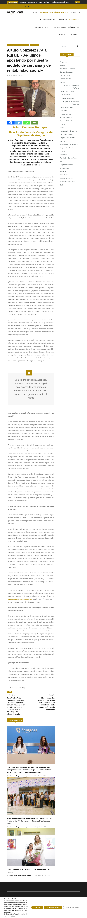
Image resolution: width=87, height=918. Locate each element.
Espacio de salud (66, 122)
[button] (76, 2)
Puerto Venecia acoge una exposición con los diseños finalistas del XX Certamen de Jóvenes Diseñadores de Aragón (30, 825)
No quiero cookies (53, 907)
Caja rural (16, 696)
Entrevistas (74, 24)
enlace (13, 916)
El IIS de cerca (65, 99)
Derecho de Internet (67, 96)
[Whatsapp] (26, 127)
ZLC (61, 189)
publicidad (63, 159)
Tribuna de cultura (66, 183)
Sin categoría (64, 173)
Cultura (62, 87)
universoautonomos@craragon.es (20, 604)
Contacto (62, 39)
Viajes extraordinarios (67, 186)
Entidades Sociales (47, 24)
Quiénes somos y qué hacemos (66, 32)
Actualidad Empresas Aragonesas (20, 780)
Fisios (62, 132)
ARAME (62, 70)
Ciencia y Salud (65, 80)
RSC (61, 166)
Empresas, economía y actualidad (54, 17)
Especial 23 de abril (66, 125)
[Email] (34, 127)
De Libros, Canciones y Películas (71, 91)
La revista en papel (42, 32)
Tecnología (64, 179)
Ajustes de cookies (72, 907)
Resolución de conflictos (68, 162)
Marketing (63, 146)
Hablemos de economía (68, 135)
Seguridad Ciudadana (67, 169)
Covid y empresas (66, 83)
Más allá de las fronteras (69, 149)
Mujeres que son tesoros (69, 152)
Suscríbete (74, 39)
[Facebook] (11, 127)
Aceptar (37, 907)
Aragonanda (64, 66)
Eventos (62, 129)
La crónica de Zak (66, 139)
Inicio (34, 17)
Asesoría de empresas (68, 73)
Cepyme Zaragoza (66, 77)
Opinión (62, 24)
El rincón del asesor (67, 103)
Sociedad (75, 17)
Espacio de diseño (66, 119)
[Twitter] (18, 127)
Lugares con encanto (67, 142)
